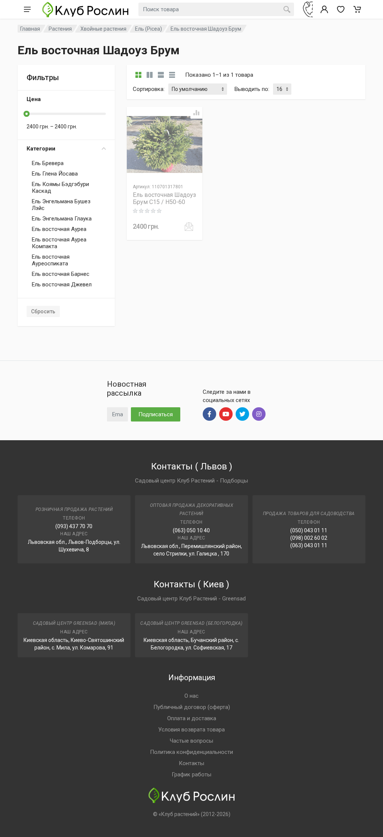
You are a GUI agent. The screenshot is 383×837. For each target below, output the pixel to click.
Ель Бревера (48, 163)
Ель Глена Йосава (55, 173)
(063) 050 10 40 (191, 530)
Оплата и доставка (191, 718)
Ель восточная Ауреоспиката (51, 260)
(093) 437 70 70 (73, 526)
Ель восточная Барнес (60, 274)
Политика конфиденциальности (191, 752)
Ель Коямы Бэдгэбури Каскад (60, 187)
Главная (30, 29)
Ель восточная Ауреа (59, 229)
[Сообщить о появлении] (188, 226)
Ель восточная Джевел (62, 284)
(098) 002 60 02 (308, 538)
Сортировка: (149, 89)
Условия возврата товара (191, 729)
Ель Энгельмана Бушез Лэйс (61, 204)
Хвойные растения (103, 29)
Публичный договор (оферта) (191, 707)
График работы (191, 774)
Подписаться (155, 414)
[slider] (27, 114)
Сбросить (43, 311)
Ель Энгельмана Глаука (62, 218)
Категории (41, 148)
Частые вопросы (191, 740)
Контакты (191, 763)
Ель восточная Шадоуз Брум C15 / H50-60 (164, 198)
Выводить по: (252, 89)
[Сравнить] (196, 113)
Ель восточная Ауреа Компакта (59, 243)
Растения (60, 29)
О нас (191, 696)
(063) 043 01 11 (308, 545)
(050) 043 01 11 (308, 530)
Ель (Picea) (148, 29)
